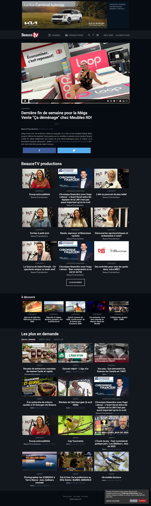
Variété (39, 365)
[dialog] (127, 497)
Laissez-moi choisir (112, 501)
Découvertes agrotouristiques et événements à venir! (111, 234)
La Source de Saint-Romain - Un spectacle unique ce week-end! (39, 268)
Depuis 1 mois (44, 339)
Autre (68, 372)
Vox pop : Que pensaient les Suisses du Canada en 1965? (111, 370)
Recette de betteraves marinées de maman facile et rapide (39, 370)
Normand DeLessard (32, 374)
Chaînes (56, 35)
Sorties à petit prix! (39, 233)
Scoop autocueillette (39, 194)
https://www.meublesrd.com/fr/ (74, 141)
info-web (108, 35)
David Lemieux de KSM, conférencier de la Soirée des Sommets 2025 (75, 320)
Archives (111, 365)
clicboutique (123, 35)
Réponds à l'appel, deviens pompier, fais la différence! (54, 319)
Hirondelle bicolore (111, 477)
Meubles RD (57, 141)
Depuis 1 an (58, 339)
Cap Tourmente (75, 441)
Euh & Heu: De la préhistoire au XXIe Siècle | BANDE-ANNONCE (75, 478)
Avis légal (76, 496)
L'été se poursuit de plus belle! (111, 194)
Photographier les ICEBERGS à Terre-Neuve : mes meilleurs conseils (39, 480)
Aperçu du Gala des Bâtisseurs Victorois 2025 (32, 319)
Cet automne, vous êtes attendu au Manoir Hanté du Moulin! (97, 320)
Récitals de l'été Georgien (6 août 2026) (75, 403)
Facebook (93, 35)
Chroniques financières (75, 191)
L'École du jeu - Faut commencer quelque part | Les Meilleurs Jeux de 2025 (111, 444)
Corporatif (25, 108)
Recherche (89, 35)
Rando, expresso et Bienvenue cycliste (75, 234)
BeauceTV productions (29, 129)
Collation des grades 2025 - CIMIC (119, 318)
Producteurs (76, 35)
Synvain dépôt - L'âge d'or (75, 368)
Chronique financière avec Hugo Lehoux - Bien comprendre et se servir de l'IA (75, 269)
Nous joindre (97, 35)
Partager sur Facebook (39, 150)
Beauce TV (30, 34)
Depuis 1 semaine (28, 339)
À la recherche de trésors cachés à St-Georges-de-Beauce (39, 403)
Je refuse (133, 501)
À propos (85, 496)
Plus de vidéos (75, 282)
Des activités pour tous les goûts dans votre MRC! (111, 268)
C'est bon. (142, 501)
